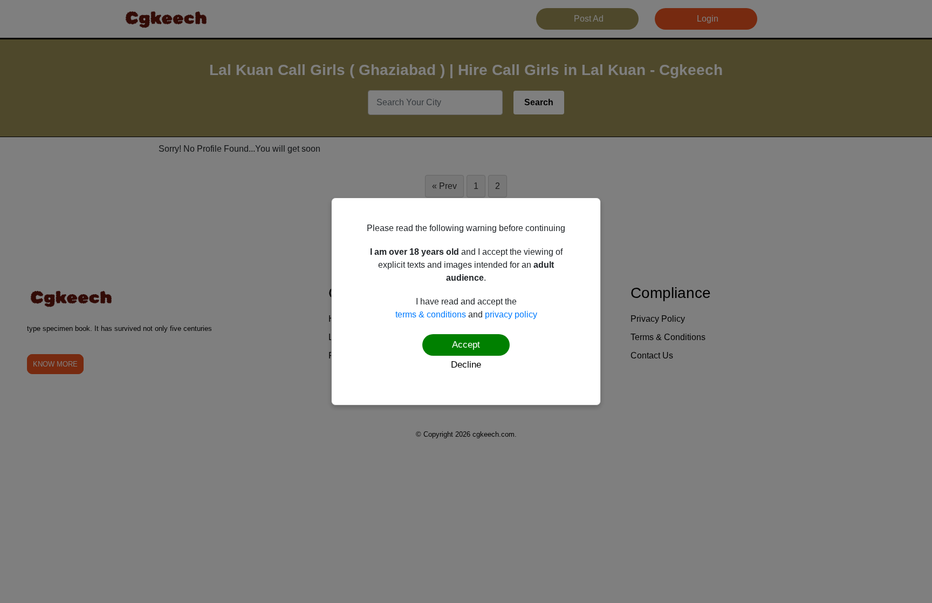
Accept (466, 345)
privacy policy (511, 314)
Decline (466, 365)
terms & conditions (430, 314)
